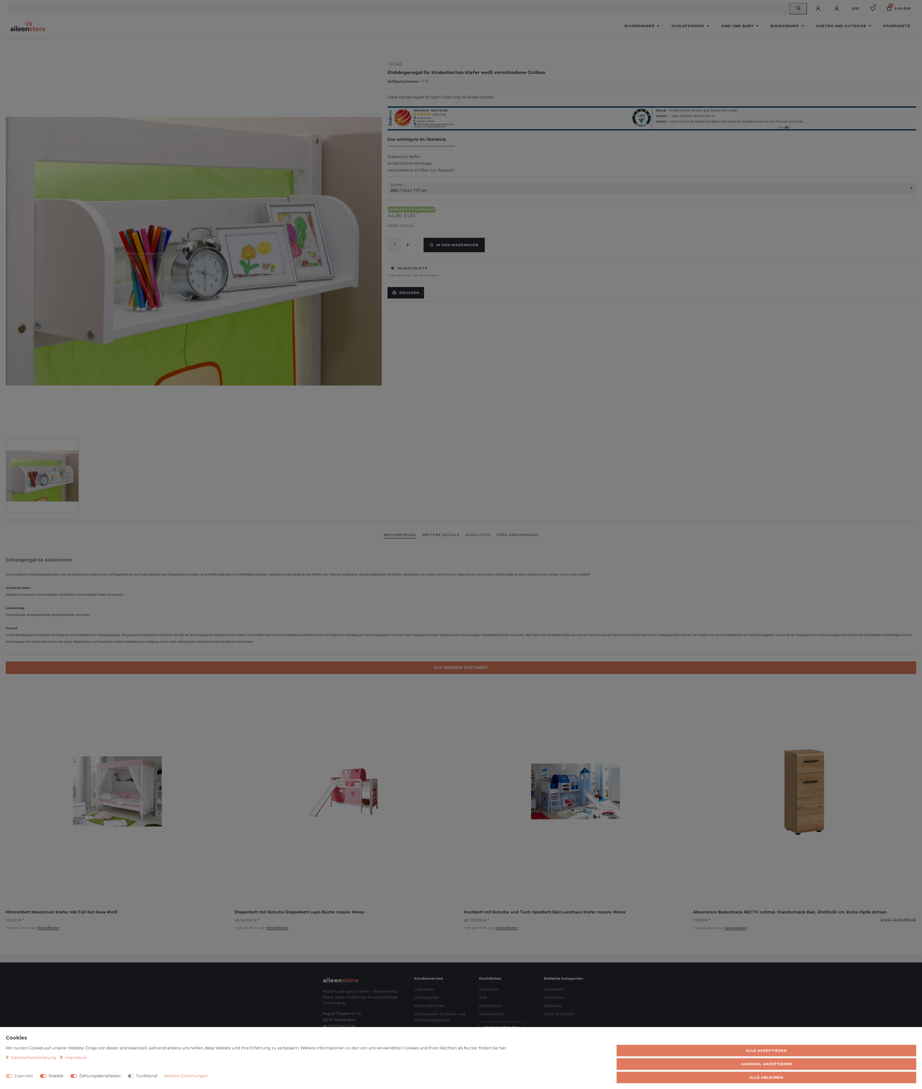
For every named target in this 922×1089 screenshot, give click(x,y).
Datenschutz (490, 1006)
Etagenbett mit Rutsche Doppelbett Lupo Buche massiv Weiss (299, 912)
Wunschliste (412, 268)
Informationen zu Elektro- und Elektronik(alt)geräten (439, 1017)
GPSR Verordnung (517, 535)
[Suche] (798, 8)
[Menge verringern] (416, 245)
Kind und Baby (738, 26)
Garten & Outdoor (559, 1014)
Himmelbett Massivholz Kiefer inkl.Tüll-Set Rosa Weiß (61, 912)
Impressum (488, 989)
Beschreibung (400, 535)
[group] (346, 791)
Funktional (147, 1076)
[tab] (400, 535)
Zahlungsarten (426, 997)
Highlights (478, 535)
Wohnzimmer (640, 26)
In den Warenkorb (457, 245)
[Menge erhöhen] (407, 245)
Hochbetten (554, 997)
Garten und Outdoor (841, 26)
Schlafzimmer (688, 26)
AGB (483, 997)
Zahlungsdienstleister (100, 1076)
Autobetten (554, 989)
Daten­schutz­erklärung (34, 1057)
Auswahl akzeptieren (766, 1064)
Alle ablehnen (766, 1077)
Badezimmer (785, 26)
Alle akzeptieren (766, 1050)
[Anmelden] (819, 8)
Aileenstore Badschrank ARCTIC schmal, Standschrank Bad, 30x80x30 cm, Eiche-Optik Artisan (790, 912)
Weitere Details (441, 535)
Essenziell (23, 1076)
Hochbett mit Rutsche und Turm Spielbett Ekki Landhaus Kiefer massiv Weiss (544, 912)
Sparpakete (896, 26)
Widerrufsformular (429, 1006)
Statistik (56, 1076)
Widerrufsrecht (491, 1014)
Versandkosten (428, 275)
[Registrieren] (837, 8)
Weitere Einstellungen (186, 1076)
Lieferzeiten (424, 989)
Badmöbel (553, 1006)
